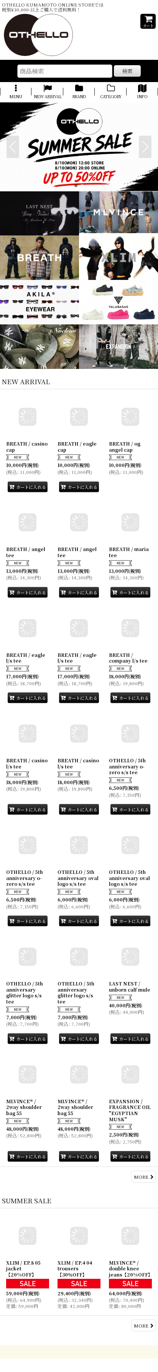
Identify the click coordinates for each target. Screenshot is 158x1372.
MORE (141, 1176)
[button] (15, 92)
